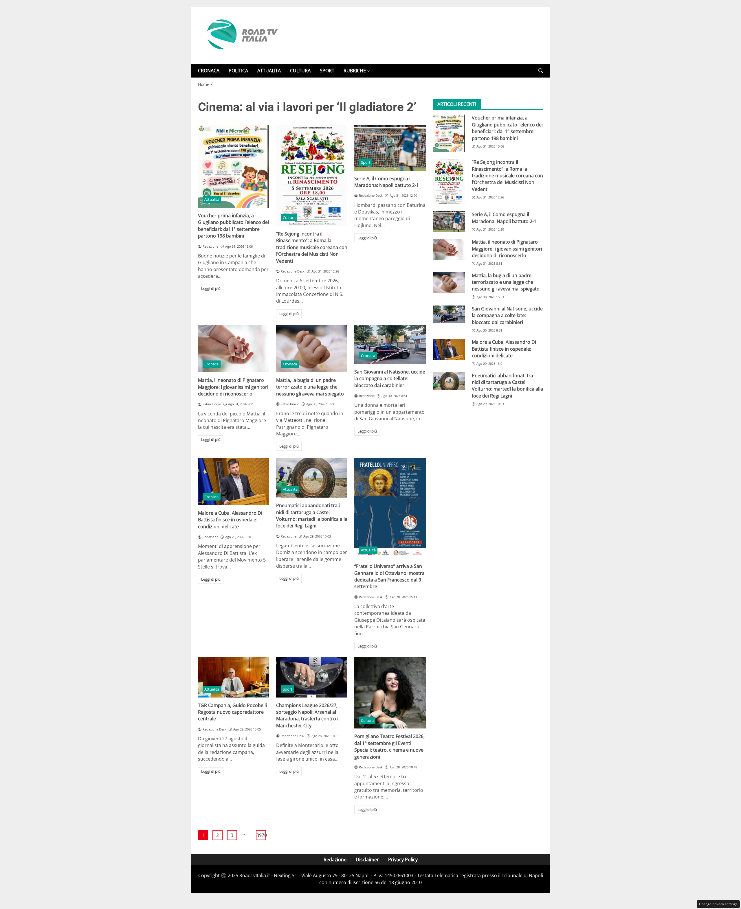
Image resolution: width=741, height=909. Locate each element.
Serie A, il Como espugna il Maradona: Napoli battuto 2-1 (386, 181)
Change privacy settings (718, 903)
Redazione (335, 859)
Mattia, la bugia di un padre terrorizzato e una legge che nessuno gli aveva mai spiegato (310, 387)
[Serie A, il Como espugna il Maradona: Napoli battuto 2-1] (389, 148)
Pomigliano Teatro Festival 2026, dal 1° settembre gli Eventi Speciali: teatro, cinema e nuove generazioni (389, 746)
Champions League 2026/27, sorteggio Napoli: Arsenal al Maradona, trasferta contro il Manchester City (308, 715)
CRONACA (208, 70)
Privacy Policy (403, 859)
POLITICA (238, 70)
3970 (261, 835)
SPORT (327, 70)
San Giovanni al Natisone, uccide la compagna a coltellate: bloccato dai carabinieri (389, 379)
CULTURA (300, 70)
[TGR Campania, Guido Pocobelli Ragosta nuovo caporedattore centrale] (233, 677)
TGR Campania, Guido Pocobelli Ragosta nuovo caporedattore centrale (232, 712)
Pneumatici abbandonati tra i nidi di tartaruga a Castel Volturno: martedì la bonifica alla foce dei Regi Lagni (311, 515)
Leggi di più (211, 288)
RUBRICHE (355, 70)
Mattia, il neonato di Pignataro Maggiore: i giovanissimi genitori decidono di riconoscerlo (233, 387)
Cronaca (211, 364)
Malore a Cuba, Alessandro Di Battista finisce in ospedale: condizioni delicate (230, 520)
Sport (365, 162)
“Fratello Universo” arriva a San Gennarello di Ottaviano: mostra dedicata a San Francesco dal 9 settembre (389, 576)
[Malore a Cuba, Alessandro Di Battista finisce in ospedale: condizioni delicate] (233, 481)
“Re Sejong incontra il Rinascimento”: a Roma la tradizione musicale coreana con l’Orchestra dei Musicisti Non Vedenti (311, 247)
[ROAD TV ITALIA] (241, 35)
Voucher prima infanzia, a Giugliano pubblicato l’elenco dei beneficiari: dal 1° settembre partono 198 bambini (233, 225)
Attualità (211, 199)
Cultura (289, 217)
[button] (540, 70)
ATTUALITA (269, 70)
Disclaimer (367, 859)
